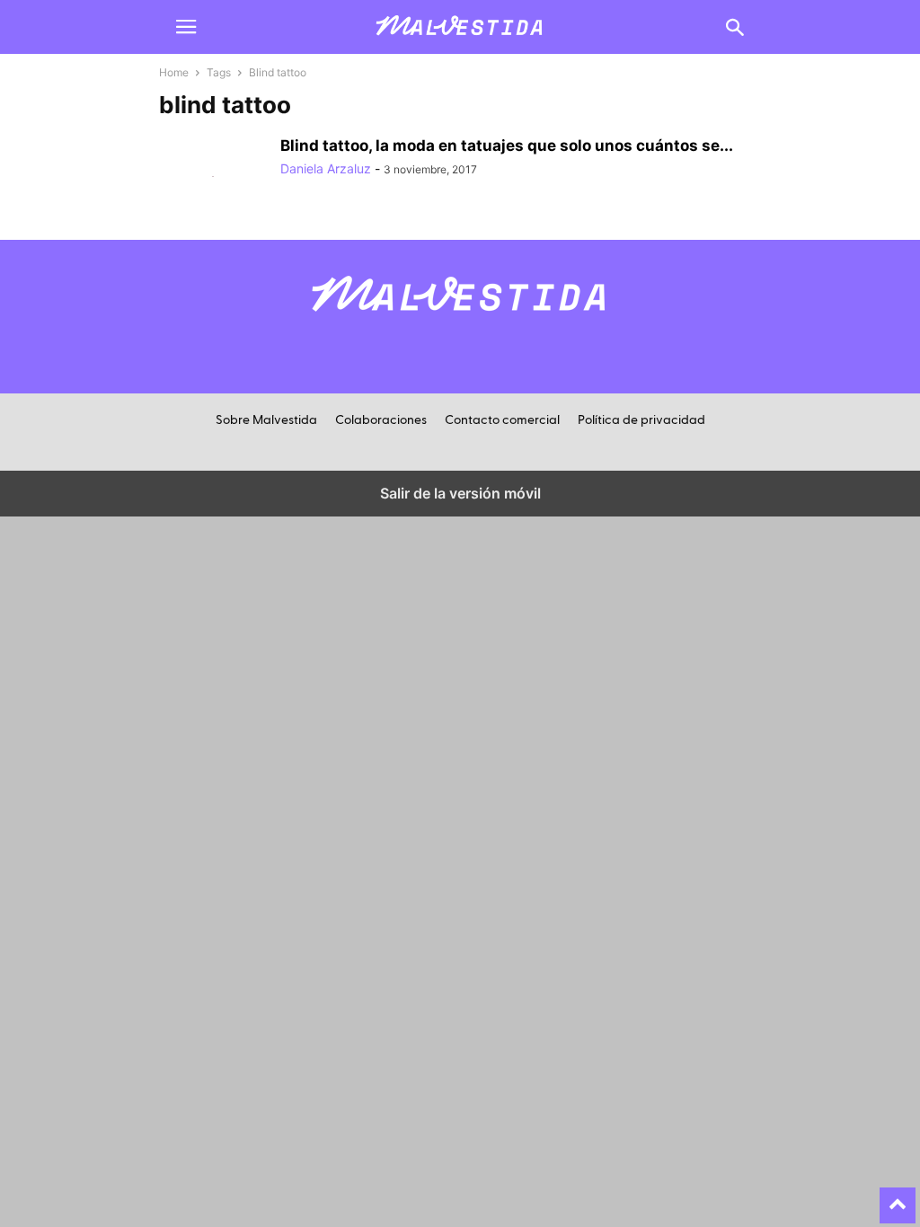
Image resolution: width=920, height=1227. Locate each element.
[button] (186, 27)
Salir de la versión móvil (460, 493)
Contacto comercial (502, 420)
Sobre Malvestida (266, 420)
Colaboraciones (381, 420)
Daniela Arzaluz (325, 168)
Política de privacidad (641, 420)
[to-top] (898, 1197)
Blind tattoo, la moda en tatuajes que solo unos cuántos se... (506, 145)
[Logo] (460, 321)
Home (174, 72)
